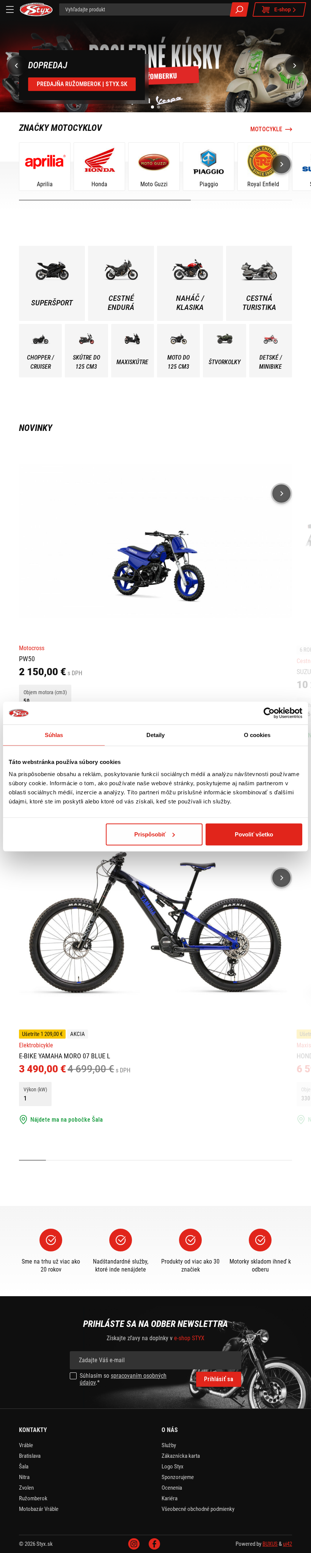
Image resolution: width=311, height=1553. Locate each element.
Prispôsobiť (150, 834)
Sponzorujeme (178, 1477)
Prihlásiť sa (218, 1379)
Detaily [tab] (155, 735)
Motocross (31, 648)
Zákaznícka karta (181, 1455)
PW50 (27, 659)
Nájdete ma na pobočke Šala (66, 1119)
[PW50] (155, 540)
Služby (169, 1445)
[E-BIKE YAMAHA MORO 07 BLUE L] (155, 925)
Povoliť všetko (254, 834)
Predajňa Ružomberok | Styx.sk (82, 84)
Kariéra (169, 1498)
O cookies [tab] (257, 735)
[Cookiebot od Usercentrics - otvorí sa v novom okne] (269, 713)
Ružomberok (33, 1498)
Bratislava (30, 1455)
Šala (23, 1466)
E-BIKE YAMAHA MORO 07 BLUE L (64, 1056)
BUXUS (270, 1543)
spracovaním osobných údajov (123, 1379)
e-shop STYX (189, 1338)
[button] (152, 106)
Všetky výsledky (239, 9)
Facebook (154, 1544)
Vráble (26, 1445)
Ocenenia (172, 1487)
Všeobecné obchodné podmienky (198, 1509)
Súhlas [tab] (54, 735)
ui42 (287, 1543)
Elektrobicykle (36, 1045)
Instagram (134, 1544)
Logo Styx (173, 1466)
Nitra (24, 1477)
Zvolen (26, 1487)
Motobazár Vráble (38, 1509)
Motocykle (266, 129)
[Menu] (10, 9)
